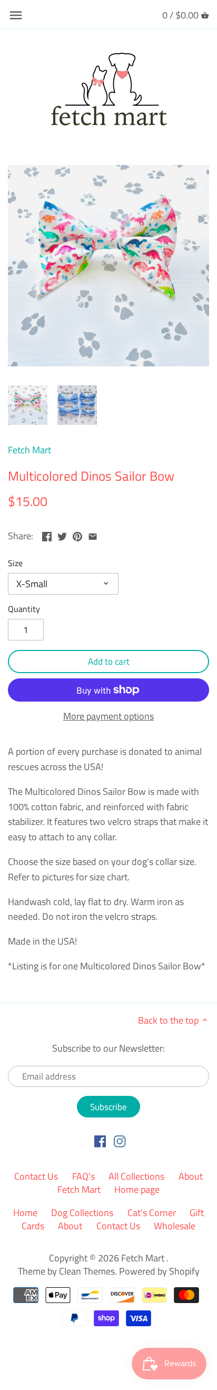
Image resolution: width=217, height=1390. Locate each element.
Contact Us (36, 1176)
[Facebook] (100, 1141)
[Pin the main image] (77, 535)
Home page (137, 1189)
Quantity (24, 609)
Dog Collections (82, 1213)
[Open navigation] (16, 15)
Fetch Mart (29, 450)
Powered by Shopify (159, 1271)
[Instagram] (120, 1141)
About (70, 1226)
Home (25, 1213)
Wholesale (174, 1226)
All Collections (136, 1176)
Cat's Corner (151, 1213)
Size (15, 563)
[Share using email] (92, 535)
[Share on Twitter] (62, 535)
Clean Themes (87, 1271)
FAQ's (83, 1176)
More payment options (108, 716)
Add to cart (109, 661)
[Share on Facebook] (47, 535)
